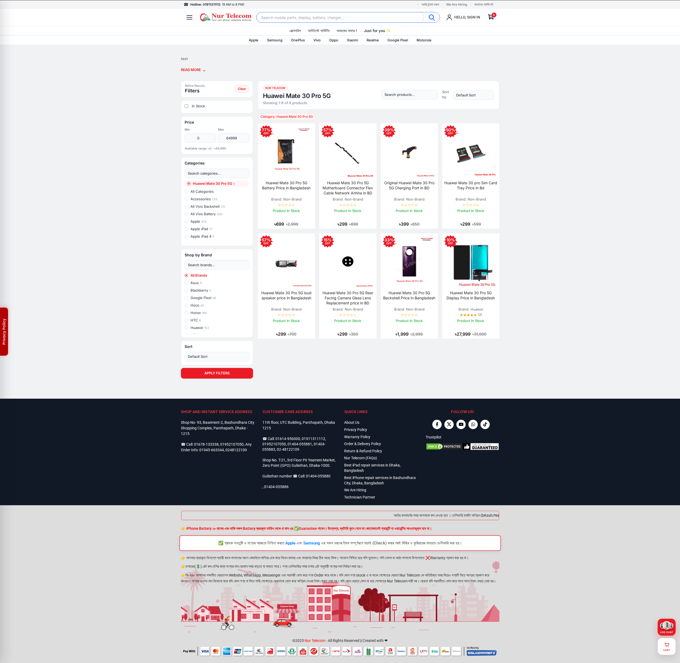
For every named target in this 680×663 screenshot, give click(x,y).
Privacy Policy (355, 429)
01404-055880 (318, 476)
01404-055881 (299, 444)
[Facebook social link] (437, 424)
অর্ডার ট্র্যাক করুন (430, 4)
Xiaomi (352, 40)
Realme (373, 40)
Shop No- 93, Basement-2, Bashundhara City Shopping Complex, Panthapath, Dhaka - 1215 (217, 428)
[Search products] (409, 94)
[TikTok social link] (485, 424)
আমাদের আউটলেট (483, 4)
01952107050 (232, 444)
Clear (242, 89)
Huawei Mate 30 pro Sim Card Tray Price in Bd (470, 185)
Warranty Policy (357, 437)
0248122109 (236, 450)
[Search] (432, 17)
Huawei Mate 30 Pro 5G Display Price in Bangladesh (470, 295)
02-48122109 (288, 449)
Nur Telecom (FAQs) (360, 458)
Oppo (333, 40)
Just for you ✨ (377, 30)
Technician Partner (359, 497)
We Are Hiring (456, 4)
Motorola (424, 40)
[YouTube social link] (461, 424)
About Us (351, 422)
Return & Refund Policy (363, 451)
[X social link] (449, 424)
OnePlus (298, 40)
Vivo (317, 40)
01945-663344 (211, 450)
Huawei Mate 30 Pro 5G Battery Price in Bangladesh (286, 185)
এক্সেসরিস (295, 30)
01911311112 (313, 439)
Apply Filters (217, 373)
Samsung (274, 40)
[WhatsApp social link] (473, 424)
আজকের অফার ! (347, 30)
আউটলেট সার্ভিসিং (319, 30)
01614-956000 (287, 439)
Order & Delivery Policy (362, 444)
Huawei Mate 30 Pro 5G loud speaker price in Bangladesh (286, 295)
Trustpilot (433, 437)
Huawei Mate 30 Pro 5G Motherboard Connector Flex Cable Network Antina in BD (347, 188)
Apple (253, 40)
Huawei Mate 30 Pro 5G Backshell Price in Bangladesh (409, 295)
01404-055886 (276, 487)
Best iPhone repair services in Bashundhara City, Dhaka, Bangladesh (380, 480)
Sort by (445, 94)
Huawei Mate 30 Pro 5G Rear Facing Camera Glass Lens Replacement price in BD (347, 298)
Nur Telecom (315, 640)
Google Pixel (397, 40)
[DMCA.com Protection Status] (444, 446)
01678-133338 (206, 444)
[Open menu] (189, 17)
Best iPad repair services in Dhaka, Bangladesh (372, 468)
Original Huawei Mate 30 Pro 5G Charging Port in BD (409, 185)
